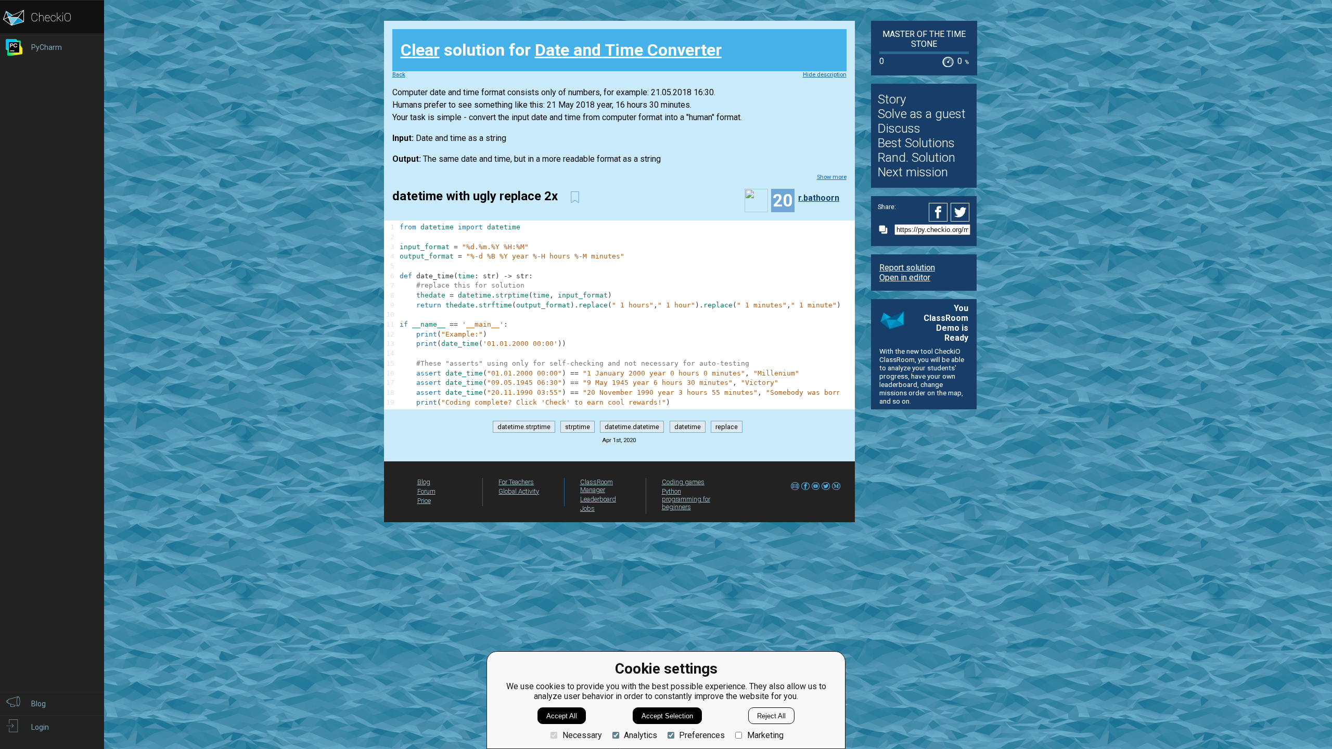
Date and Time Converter (628, 50)
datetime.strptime (523, 427)
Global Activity (518, 491)
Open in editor (904, 277)
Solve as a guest (922, 114)
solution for (561, 50)
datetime (687, 427)
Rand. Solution (916, 157)
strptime (577, 427)
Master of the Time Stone (924, 39)
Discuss (899, 128)
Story (892, 99)
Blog (423, 482)
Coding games (683, 482)
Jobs (587, 508)
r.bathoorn (818, 198)
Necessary (581, 735)
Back (398, 74)
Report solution (907, 268)
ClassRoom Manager (596, 486)
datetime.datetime (632, 427)
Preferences (702, 735)
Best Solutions (916, 143)
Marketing (765, 735)
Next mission (913, 172)
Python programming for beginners (686, 499)
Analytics (640, 735)
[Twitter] (960, 212)
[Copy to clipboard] (886, 229)
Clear (420, 50)
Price (424, 501)
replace (726, 427)
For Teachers (516, 482)
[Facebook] (940, 212)
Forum (426, 491)
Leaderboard (598, 499)
